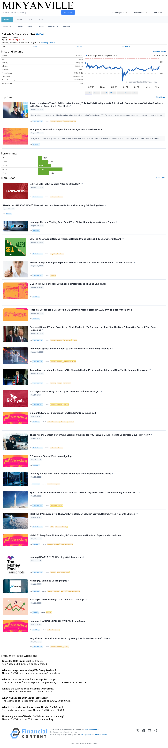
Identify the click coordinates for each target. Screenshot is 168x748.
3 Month (112, 93)
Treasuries (66, 26)
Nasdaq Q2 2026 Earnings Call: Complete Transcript (58, 599)
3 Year (127, 93)
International (53, 26)
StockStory (36, 144)
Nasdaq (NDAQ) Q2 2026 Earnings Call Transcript (57, 557)
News (29, 26)
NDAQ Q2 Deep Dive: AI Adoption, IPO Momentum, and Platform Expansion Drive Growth (76, 535)
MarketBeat (36, 230)
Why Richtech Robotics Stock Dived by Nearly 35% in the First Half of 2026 (70, 638)
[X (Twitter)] (137, 733)
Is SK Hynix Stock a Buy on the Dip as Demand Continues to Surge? (66, 391)
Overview (19, 26)
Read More (160, 178)
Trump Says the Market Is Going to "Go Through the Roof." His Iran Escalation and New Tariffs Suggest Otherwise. (90, 370)
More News (160, 97)
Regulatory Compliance (57, 254)
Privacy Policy (86, 734)
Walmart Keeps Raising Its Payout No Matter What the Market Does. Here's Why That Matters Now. (82, 262)
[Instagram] (155, 733)
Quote (34, 46)
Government (67, 340)
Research (126, 46)
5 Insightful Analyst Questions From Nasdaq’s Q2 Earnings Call (63, 413)
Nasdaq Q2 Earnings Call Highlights (49, 580)
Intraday (88, 93)
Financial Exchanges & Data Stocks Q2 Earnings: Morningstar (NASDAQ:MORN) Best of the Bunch (81, 309)
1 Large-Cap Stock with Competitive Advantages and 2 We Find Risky (66, 129)
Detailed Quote (159, 51)
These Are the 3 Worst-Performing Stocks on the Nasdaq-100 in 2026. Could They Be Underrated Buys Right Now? (91, 435)
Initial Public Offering (70, 121)
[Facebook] (143, 733)
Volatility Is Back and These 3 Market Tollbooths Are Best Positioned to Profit (71, 473)
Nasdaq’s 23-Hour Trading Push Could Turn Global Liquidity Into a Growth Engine (73, 222)
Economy (53, 275)
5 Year (135, 93)
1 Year (120, 93)
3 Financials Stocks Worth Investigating (51, 456)
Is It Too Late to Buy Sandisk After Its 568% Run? (56, 184)
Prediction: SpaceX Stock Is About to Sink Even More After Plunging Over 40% (72, 348)
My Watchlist (139, 12)
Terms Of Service (100, 734)
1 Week (96, 93)
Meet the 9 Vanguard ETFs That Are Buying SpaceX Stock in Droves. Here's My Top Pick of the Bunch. (84, 514)
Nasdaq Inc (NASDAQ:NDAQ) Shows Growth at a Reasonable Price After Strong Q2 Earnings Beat (55, 205)
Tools (41, 19)
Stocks (19, 19)
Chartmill (8, 213)
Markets (7, 19)
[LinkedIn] (149, 733)
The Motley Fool (37, 121)
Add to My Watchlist (48, 43)
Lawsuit (66, 646)
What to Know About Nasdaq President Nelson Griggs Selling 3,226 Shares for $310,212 (77, 239)
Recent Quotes (118, 12)
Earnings (66, 404)
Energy (60, 383)
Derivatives (64, 421)
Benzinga (35, 612)
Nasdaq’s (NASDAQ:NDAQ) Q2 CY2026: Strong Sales (57, 621)
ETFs (30, 19)
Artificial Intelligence (56, 121)
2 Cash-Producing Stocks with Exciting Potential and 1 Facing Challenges (68, 283)
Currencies (40, 26)
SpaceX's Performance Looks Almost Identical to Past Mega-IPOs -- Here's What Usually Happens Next (85, 492)
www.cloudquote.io (92, 729)
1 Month (104, 93)
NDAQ (39, 33)
